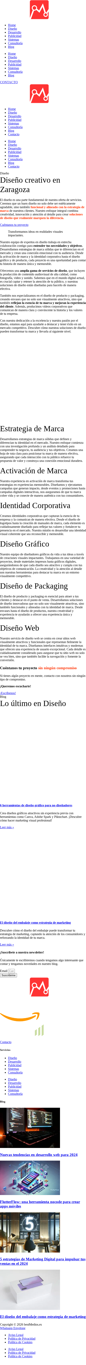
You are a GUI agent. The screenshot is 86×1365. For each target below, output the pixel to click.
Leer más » (7, 811)
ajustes (14, 1340)
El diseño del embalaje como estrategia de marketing (35, 878)
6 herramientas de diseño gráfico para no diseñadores (36, 790)
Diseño (12, 57)
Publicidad (14, 64)
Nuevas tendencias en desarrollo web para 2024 (39, 1110)
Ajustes (34, 1351)
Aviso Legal (15, 1304)
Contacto (13, 134)
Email (4, 926)
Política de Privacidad (21, 1308)
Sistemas (13, 68)
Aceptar (6, 1351)
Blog (11, 75)
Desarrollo (14, 61)
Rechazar (20, 1351)
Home (12, 53)
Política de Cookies (20, 1312)
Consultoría (15, 71)
